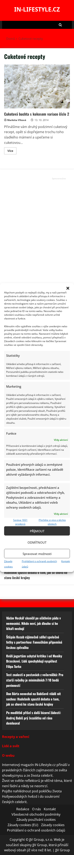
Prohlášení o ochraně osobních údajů (36, 830)
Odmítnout (37, 542)
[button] (68, 288)
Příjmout (37, 531)
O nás (36, 809)
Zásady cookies (53, 825)
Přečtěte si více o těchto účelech (52, 521)
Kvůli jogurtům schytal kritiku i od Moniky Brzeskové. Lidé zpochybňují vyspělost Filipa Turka (34, 661)
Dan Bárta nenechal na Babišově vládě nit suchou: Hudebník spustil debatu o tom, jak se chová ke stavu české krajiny (37, 572)
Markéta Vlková (16, 120)
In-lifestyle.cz (37, 9)
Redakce (22, 809)
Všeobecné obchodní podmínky (36, 814)
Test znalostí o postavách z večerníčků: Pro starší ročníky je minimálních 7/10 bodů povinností (34, 680)
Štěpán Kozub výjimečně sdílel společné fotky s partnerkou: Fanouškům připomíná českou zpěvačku (34, 642)
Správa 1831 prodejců (20, 521)
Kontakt (65, 561)
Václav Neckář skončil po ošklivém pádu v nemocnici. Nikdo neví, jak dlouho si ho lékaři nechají (33, 623)
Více (11, 151)
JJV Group (62, 850)
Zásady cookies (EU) (23, 825)
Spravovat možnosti (37, 553)
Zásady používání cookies (36, 819)
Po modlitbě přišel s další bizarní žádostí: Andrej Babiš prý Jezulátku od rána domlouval (33, 718)
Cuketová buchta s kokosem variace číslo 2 (37, 86)
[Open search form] (60, 25)
